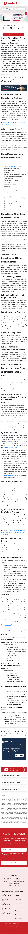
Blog (16, 911)
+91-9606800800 (14, 885)
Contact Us (18, 919)
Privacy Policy (14, 930)
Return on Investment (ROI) (10, 447)
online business (10, 475)
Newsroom (18, 903)
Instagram (8, 904)
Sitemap (14, 932)
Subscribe (14, 863)
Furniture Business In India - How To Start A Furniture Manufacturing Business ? (13, 532)
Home (17, 895)
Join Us (17, 907)
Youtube (7, 913)
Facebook (8, 895)
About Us (18, 899)
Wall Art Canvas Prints (10, 166)
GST (8, 631)
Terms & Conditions (14, 927)
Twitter (7, 900)
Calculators (18, 915)
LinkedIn (7, 909)
